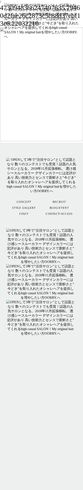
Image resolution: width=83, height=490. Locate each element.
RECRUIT (59, 201)
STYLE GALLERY (24, 207)
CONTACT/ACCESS (59, 213)
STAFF (24, 213)
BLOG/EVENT (59, 207)
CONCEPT (24, 201)
